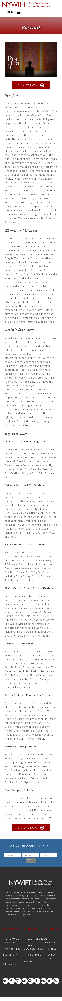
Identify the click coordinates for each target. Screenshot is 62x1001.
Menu (11, 12)
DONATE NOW (28, 85)
